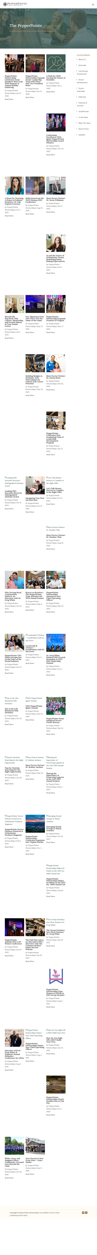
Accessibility (44, 1213)
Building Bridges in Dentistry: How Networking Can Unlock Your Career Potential (34, 380)
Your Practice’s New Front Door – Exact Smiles (34, 1160)
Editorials (82, 97)
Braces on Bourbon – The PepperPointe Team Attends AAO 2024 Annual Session (35, 595)
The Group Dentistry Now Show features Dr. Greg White (55, 932)
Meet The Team (85, 123)
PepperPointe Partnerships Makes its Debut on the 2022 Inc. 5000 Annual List (55, 882)
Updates (82, 135)
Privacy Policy (55, 1213)
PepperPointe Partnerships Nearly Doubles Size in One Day (55, 1100)
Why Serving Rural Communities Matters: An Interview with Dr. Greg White (13, 596)
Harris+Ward (22, 1215)
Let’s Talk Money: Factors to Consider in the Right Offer (55, 490)
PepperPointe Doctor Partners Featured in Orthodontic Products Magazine (14, 832)
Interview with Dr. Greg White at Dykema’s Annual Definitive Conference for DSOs (14, 1054)
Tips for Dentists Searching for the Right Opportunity (13, 770)
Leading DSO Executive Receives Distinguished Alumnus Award (13, 494)
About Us (82, 59)
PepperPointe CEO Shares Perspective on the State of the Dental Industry (13, 658)
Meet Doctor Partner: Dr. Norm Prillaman (55, 199)
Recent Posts (84, 129)
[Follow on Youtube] (83, 1213)
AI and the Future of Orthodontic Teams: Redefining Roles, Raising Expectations (55, 258)
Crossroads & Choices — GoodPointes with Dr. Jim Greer (35, 649)
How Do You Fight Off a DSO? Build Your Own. (54, 1040)
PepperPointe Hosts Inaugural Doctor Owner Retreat (55, 720)
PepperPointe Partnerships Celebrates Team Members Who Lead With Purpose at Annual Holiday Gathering (14, 81)
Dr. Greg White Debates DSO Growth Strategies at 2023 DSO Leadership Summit (55, 659)
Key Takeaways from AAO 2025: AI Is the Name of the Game (35, 318)
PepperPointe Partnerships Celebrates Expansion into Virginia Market (35, 839)
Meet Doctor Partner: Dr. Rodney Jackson (35, 766)
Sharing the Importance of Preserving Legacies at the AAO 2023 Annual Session (55, 777)
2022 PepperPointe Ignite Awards (34, 707)
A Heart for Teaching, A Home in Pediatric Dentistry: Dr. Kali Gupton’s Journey (14, 201)
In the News (83, 117)
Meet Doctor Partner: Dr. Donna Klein (55, 377)
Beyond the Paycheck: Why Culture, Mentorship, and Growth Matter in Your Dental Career (14, 321)
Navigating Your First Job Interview (35, 499)
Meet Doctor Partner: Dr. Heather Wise (55, 536)
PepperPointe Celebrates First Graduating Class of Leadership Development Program (55, 438)
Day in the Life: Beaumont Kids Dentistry (11, 711)
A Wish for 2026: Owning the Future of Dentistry (55, 78)
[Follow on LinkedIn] (86, 1213)
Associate (82, 65)
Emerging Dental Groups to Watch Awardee (53, 828)
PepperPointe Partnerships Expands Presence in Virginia (55, 318)
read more (9, 99)
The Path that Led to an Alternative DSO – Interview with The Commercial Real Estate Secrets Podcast (35, 944)
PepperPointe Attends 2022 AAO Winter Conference (13, 942)
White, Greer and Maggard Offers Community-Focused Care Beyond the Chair (14, 1162)
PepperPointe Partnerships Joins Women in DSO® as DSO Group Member (55, 992)
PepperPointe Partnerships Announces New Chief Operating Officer (53, 596)
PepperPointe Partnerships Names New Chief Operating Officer (35, 1046)
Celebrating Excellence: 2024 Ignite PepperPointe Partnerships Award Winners (55, 139)
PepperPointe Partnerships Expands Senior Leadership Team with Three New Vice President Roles (35, 81)
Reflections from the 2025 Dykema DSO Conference (35, 200)
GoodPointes (84, 111)
